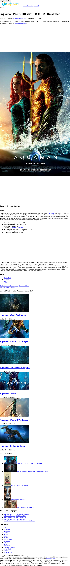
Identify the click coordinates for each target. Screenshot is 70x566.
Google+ (18, 286)
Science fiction (8, 539)
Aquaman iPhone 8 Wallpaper (14, 420)
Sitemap (6, 550)
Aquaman (6, 279)
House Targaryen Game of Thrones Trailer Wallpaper (32, 471)
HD (5, 281)
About (5, 544)
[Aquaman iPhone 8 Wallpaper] (14, 416)
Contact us (7, 546)
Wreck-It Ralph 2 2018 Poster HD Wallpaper (17, 514)
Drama (6, 534)
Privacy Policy (8, 549)
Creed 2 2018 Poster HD (18, 499)
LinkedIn (23, 286)
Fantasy (6, 536)
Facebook (7, 286)
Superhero (7, 541)
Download (13, 287)
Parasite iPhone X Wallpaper (19, 485)
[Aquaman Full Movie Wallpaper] (14, 363)
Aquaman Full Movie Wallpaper (15, 367)
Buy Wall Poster (4, 287)
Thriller (6, 542)
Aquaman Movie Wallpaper (13, 315)
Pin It (27, 286)
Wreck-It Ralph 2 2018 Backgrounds (14, 519)
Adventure (7, 529)
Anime (6, 532)
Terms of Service (8, 552)
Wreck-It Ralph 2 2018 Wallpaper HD (15, 517)
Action (6, 528)
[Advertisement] (35, 38)
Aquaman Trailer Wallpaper (13, 446)
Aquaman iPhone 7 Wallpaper (14, 341)
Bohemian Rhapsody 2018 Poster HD (15, 516)
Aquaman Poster (8, 394)
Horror (6, 537)
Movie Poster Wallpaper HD (31, 6)
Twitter (2, 286)
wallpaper (51, 213)
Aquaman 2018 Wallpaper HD (26, 507)
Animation (7, 531)
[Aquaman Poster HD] (35, 114)
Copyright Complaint (10, 547)
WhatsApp (13, 286)
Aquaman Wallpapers (19, 18)
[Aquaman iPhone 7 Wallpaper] (14, 337)
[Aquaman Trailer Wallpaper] (14, 442)
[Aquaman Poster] (14, 390)
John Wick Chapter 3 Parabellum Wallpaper (29, 463)
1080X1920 (7, 278)
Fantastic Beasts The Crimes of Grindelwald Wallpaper (19, 521)
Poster (5, 282)
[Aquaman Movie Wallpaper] (14, 311)
